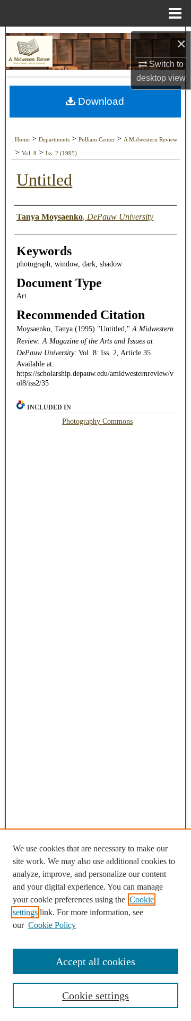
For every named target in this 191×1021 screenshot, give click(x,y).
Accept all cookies (95, 961)
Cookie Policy (52, 925)
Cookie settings (95, 995)
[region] (95, 924)
